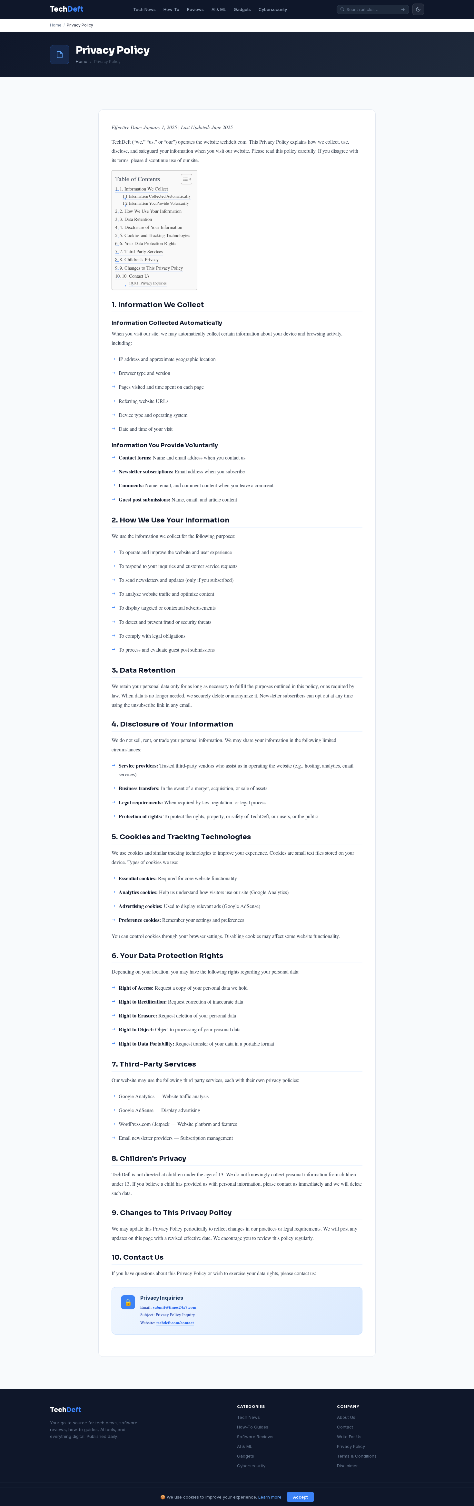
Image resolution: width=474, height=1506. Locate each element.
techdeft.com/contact (175, 1322)
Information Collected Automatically (160, 196)
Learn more (269, 1497)
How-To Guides (252, 1426)
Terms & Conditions (357, 1456)
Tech (65, 1410)
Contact (345, 1426)
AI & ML (219, 9)
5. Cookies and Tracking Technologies (155, 235)
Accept (300, 1497)
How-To (171, 9)
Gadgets (242, 9)
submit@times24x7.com (174, 1307)
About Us (346, 1417)
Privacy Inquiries (153, 283)
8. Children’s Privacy (139, 259)
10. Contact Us (136, 276)
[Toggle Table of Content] (183, 179)
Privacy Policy (351, 1446)
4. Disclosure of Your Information (151, 227)
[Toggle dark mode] (418, 9)
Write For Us (349, 1436)
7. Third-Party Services (141, 251)
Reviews (195, 9)
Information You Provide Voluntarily (159, 203)
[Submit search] (403, 9)
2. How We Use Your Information (151, 211)
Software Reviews (255, 1436)
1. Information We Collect (144, 189)
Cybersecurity (273, 9)
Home (56, 25)
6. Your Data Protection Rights (148, 243)
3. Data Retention (136, 219)
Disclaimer (347, 1465)
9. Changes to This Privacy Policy (151, 268)
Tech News (144, 9)
